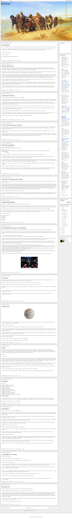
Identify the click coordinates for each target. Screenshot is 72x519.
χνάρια (62, 162)
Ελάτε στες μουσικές (64, 152)
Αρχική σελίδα (28, 507)
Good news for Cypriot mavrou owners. (12, 179)
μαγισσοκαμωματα (64, 180)
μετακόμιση (63, 181)
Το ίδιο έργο (63, 96)
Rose (62, 128)
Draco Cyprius (6, 45)
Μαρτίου (63, 223)
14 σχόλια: (16, 173)
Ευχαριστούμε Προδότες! (8, 202)
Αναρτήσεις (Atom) (31, 510)
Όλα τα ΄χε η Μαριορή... (65, 70)
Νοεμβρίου (64, 213)
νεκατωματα (63, 80)
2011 (62, 229)
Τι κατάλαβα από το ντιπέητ (9, 454)
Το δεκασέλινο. (6, 306)
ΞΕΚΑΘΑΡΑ (63, 171)
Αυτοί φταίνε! (5, 408)
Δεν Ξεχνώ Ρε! (6, 487)
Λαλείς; (4, 348)
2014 (62, 207)
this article (8, 181)
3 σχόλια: (16, 60)
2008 (62, 233)
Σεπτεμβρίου (64, 216)
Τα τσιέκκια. (5, 278)
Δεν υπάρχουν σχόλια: (18, 119)
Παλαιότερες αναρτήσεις (52, 507)
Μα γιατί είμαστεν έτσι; (8, 66)
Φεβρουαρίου (64, 224)
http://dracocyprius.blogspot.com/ (7, 52)
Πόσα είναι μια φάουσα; (8, 145)
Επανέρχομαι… (63, 172)
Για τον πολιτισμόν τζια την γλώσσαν (12, 125)
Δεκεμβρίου (64, 210)
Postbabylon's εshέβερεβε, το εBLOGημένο (64, 117)
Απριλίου (63, 221)
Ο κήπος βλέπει (63, 163)
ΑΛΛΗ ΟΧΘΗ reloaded (65, 95)
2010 (62, 230)
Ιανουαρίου (64, 226)
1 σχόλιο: (16, 139)
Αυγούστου (64, 217)
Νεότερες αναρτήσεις (5, 507)
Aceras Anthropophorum (64, 69)
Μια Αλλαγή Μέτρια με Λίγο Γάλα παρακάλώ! (14, 228)
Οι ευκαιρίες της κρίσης (8, 95)
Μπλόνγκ (5, 4)
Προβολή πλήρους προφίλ (68, 242)
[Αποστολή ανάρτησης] (19, 60)
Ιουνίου (63, 220)
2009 (62, 232)
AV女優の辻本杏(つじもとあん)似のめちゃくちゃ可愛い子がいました (65, 107)
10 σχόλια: (16, 342)
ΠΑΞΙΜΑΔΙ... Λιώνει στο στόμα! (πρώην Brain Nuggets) (65, 139)
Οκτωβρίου (64, 214)
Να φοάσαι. (5, 381)
